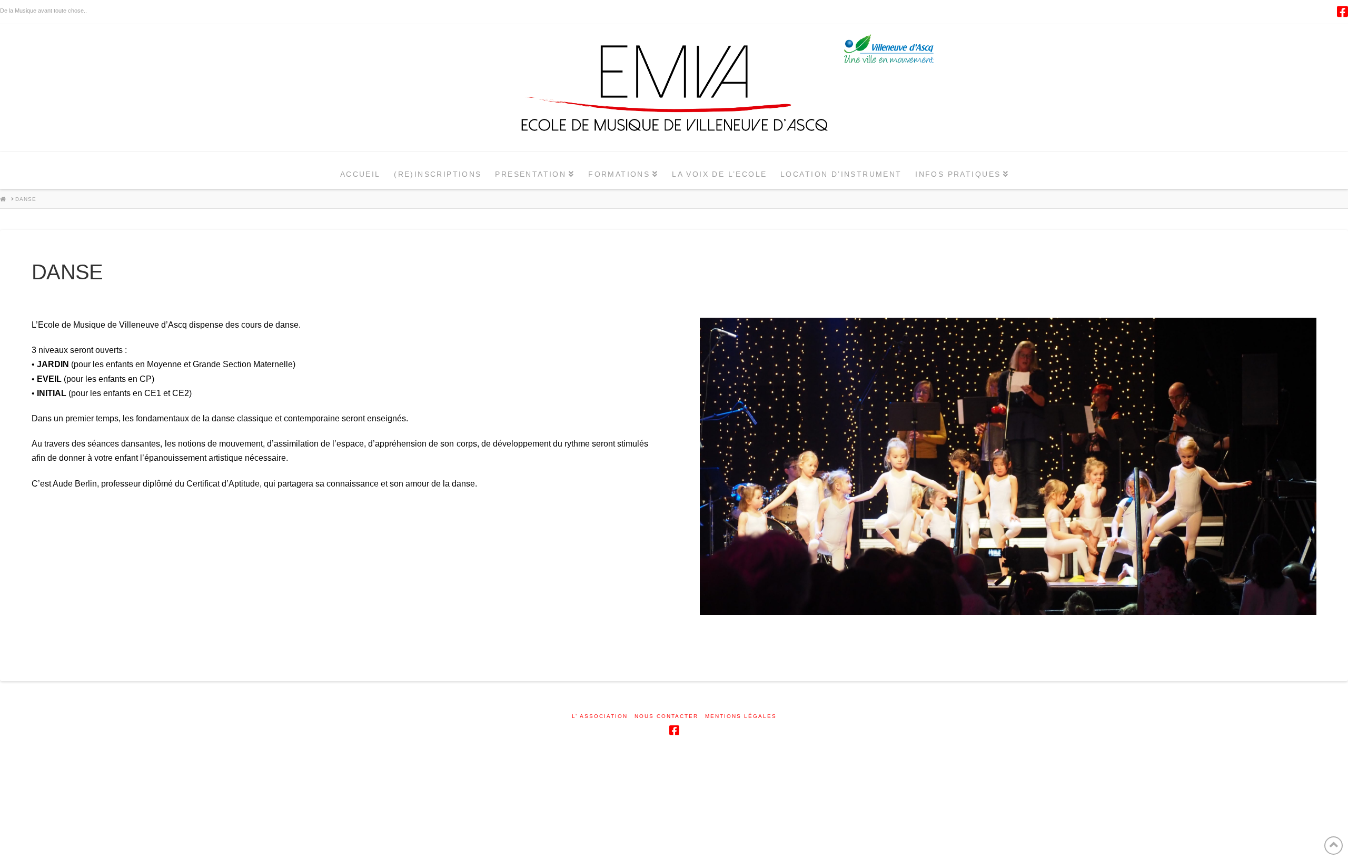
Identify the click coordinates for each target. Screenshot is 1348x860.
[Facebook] (1342, 11)
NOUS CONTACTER (666, 717)
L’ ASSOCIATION (600, 717)
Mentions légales (741, 717)
